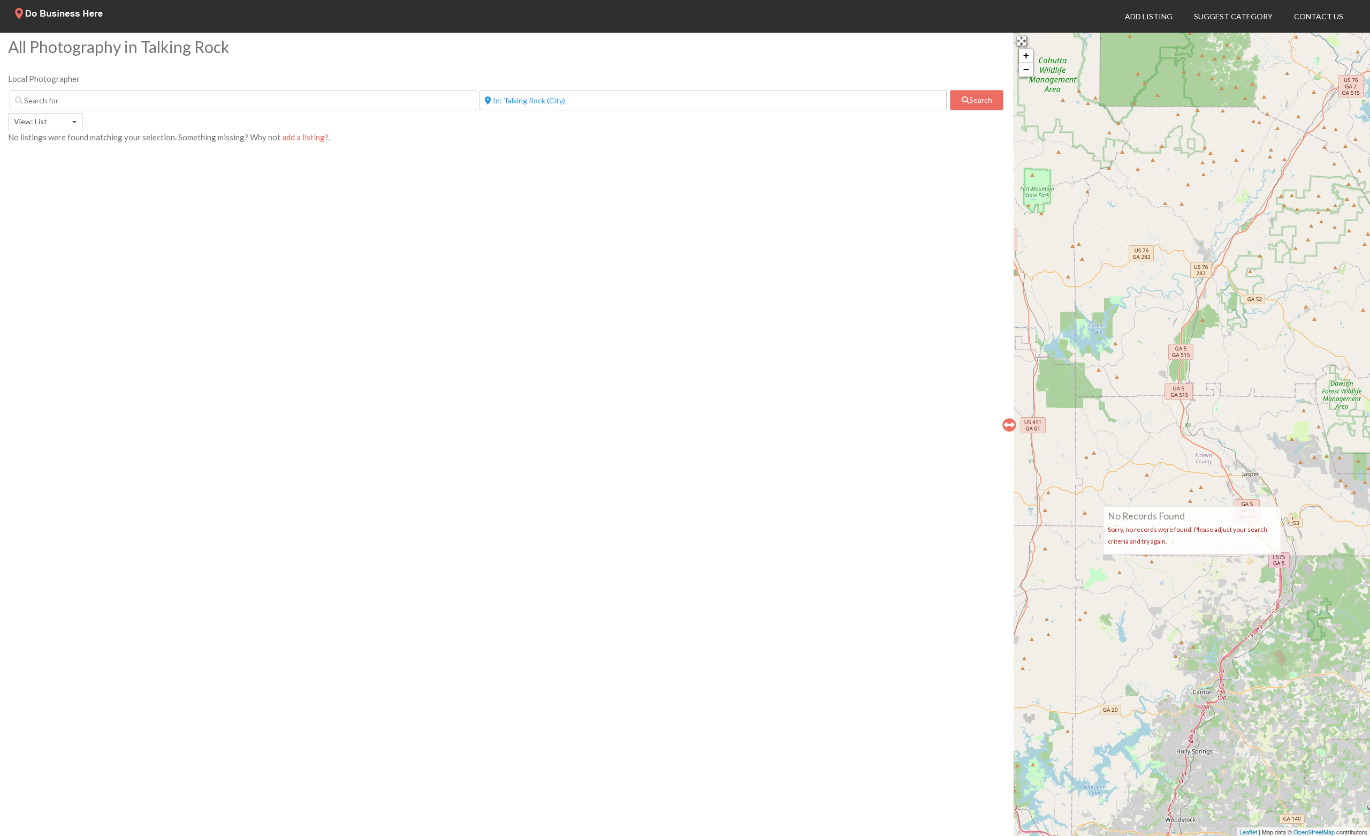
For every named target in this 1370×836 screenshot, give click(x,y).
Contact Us (1318, 16)
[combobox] (45, 122)
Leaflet (1248, 831)
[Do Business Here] (59, 16)
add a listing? (305, 137)
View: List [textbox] (30, 121)
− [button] (1026, 69)
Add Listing (1149, 16)
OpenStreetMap (1314, 831)
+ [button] (1026, 55)
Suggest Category (1233, 16)
